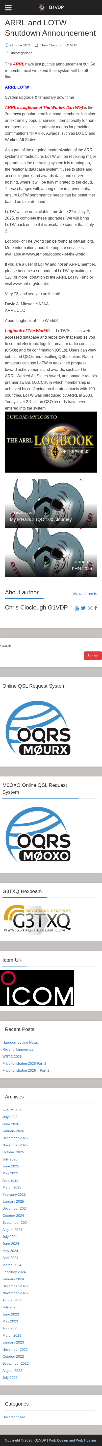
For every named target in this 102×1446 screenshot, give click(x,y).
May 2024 (10, 1251)
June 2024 (10, 1244)
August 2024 (12, 1230)
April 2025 (10, 1180)
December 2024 (15, 1208)
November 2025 (15, 1145)
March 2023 (11, 1335)
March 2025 (11, 1187)
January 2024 (13, 1279)
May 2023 (10, 1321)
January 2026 (13, 1131)
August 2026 (12, 1110)
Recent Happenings (17, 1049)
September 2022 (15, 1363)
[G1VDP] (51, 6)
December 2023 (15, 1286)
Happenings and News (20, 1042)
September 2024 (15, 1222)
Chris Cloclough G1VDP (58, 45)
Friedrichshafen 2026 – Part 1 (25, 1070)
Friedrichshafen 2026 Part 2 (24, 1063)
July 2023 (10, 1307)
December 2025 (15, 1138)
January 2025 (13, 1201)
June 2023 (10, 1314)
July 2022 (10, 1378)
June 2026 (10, 1124)
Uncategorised (21, 53)
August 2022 (12, 1371)
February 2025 (14, 1194)
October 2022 (13, 1356)
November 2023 (15, 1293)
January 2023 (13, 1342)
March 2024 (11, 1265)
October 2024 (13, 1216)
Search (5, 646)
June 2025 (10, 1166)
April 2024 (10, 1258)
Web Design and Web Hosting (72, 1440)
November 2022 (15, 1349)
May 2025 (10, 1173)
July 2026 (10, 1117)
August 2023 (12, 1300)
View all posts (85, 594)
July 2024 (10, 1237)
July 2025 (10, 1159)
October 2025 (13, 1152)
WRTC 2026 (12, 1057)
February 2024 (14, 1272)
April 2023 (10, 1328)
